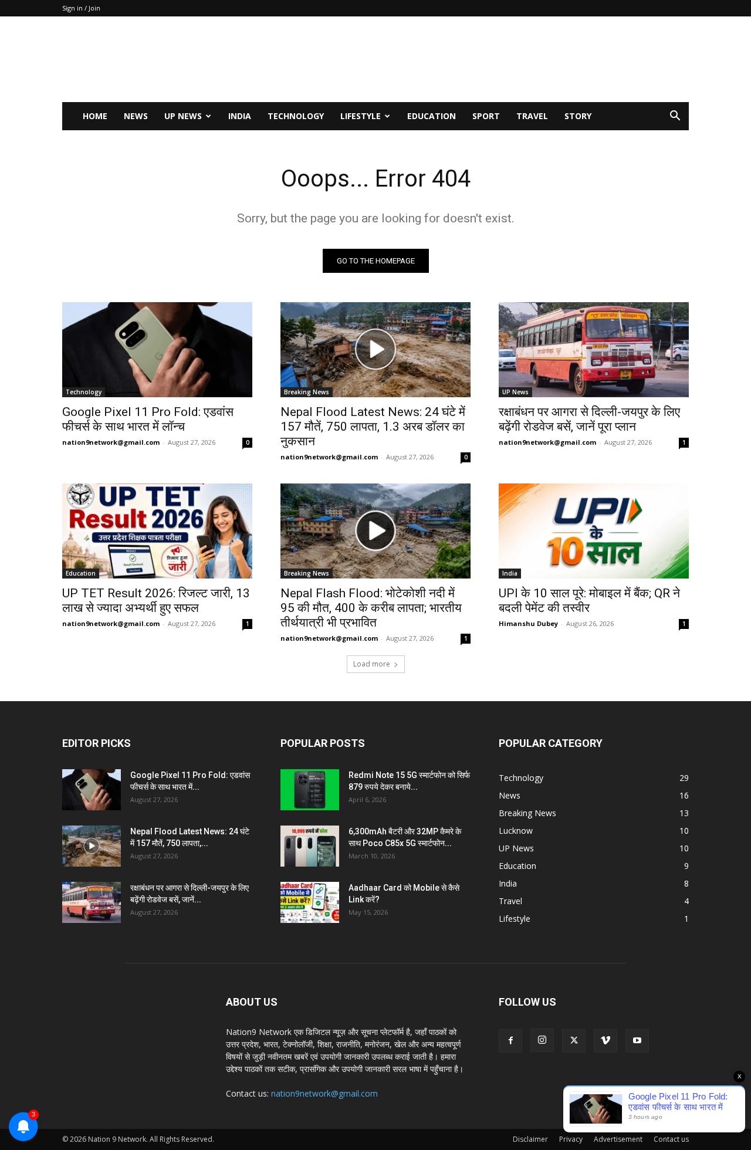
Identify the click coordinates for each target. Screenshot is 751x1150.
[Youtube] (637, 1041)
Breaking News (306, 392)
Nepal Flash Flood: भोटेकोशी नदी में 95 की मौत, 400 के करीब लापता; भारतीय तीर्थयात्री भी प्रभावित (371, 608)
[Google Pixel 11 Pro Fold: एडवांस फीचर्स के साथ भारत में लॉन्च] (157, 349)
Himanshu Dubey (528, 623)
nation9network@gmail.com (111, 442)
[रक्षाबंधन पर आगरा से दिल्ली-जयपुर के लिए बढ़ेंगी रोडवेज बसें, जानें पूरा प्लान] (594, 349)
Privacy (571, 1139)
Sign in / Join (81, 8)
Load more (371, 664)
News (136, 115)
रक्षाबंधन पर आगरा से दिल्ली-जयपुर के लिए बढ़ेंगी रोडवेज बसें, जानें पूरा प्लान (589, 419)
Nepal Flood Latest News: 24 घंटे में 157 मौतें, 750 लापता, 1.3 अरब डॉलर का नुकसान (372, 426)
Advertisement (618, 1139)
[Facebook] (510, 1041)
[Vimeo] (605, 1041)
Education (431, 115)
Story (577, 115)
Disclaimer (530, 1139)
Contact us (671, 1139)
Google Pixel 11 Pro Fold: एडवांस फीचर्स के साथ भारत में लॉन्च (148, 419)
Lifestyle (360, 115)
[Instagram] (542, 1040)
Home (95, 115)
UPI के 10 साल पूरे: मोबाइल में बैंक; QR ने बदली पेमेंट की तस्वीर (589, 600)
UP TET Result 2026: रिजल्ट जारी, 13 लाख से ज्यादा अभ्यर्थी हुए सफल (156, 600)
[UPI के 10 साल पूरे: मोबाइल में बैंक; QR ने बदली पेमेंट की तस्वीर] (594, 531)
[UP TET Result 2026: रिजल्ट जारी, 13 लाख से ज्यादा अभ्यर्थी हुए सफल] (157, 531)
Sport (486, 115)
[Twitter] (574, 1041)
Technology (296, 115)
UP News (183, 115)
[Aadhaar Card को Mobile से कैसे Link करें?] (309, 902)
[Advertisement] (475, 59)
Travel (532, 115)
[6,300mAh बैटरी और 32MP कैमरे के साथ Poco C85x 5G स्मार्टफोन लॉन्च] (309, 846)
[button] (675, 117)
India (239, 115)
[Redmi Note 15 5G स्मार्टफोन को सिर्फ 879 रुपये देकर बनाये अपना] (309, 789)
